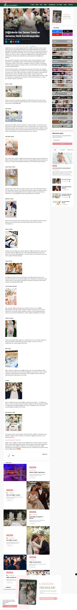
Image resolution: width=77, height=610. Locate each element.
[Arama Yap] (66, 1)
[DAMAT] (62, 49)
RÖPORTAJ (70, 4)
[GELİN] (62, 77)
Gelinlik (54, 165)
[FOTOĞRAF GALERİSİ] (62, 73)
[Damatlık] (62, 57)
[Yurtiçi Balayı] (62, 126)
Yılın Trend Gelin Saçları (66, 179)
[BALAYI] (62, 45)
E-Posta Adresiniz (56, 140)
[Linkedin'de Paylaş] (16, 42)
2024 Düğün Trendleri (11, 540)
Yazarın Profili (44, 454)
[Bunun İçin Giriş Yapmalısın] (17, 46)
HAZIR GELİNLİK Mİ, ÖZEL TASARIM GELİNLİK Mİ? (61, 168)
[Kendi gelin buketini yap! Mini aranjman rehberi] (56, 195)
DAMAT (45, 4)
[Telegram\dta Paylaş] (18, 42)
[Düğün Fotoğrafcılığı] (62, 65)
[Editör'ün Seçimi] (62, 69)
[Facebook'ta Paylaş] (6, 42)
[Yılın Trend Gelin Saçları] (56, 181)
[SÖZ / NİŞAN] (62, 106)
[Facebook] (69, 1)
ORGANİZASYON (52, 4)
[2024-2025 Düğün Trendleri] (38, 495)
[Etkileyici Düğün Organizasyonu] (15, 472)
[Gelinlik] (62, 85)
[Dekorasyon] (62, 61)
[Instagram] (72, 1)
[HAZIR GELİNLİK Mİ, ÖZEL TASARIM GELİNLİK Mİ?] (62, 158)
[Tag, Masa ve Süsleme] (62, 114)
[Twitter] (70, 1)
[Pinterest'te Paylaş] (13, 42)
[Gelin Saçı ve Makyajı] (62, 81)
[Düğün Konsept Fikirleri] (15, 562)
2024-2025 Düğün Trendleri (13, 495)
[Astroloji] (62, 41)
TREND (37, 4)
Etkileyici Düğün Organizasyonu (37, 472)
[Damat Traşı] (62, 53)
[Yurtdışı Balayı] (62, 122)
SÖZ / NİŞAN (59, 4)
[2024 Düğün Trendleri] (38, 540)
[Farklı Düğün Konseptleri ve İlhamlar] (15, 517)
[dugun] (9, 455)
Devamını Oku (32, 477)
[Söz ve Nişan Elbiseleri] (62, 110)
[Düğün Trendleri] (11, 4)
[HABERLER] (62, 93)
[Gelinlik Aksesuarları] (62, 89)
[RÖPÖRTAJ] (62, 102)
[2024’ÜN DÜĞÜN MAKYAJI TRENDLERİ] (56, 188)
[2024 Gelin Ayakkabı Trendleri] (56, 203)
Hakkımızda (6, 1)
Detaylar (4, 603)
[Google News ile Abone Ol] (33, 46)
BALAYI (65, 4)
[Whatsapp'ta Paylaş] (11, 42)
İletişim (9, 1)
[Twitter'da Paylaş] (9, 42)
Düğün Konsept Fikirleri (35, 562)
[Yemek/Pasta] (62, 118)
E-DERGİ (32, 4)
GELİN (41, 4)
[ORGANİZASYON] (62, 98)
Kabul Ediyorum (10, 606)
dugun (8, 39)
